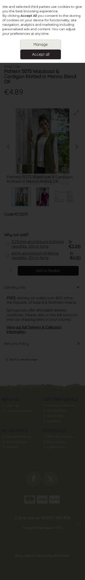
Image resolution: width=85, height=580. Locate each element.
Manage (41, 44)
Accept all (40, 54)
